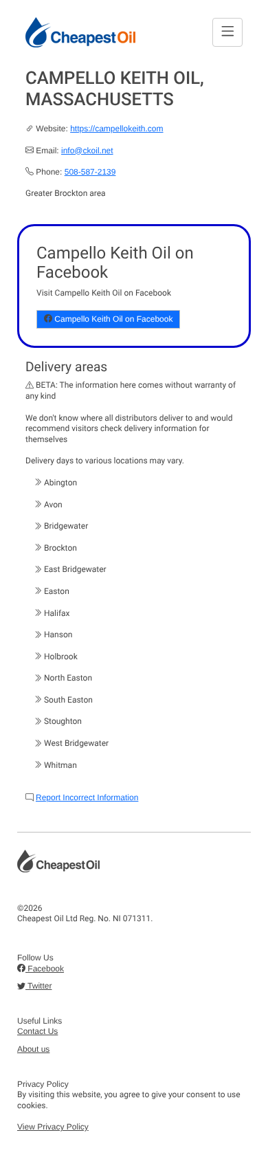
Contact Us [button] (37, 1031)
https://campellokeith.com (116, 128)
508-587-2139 (90, 172)
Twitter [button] (38, 986)
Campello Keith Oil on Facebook (112, 319)
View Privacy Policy (53, 1127)
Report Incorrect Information (87, 797)
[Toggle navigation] (227, 32)
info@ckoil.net (87, 150)
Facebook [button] (44, 968)
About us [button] (33, 1049)
